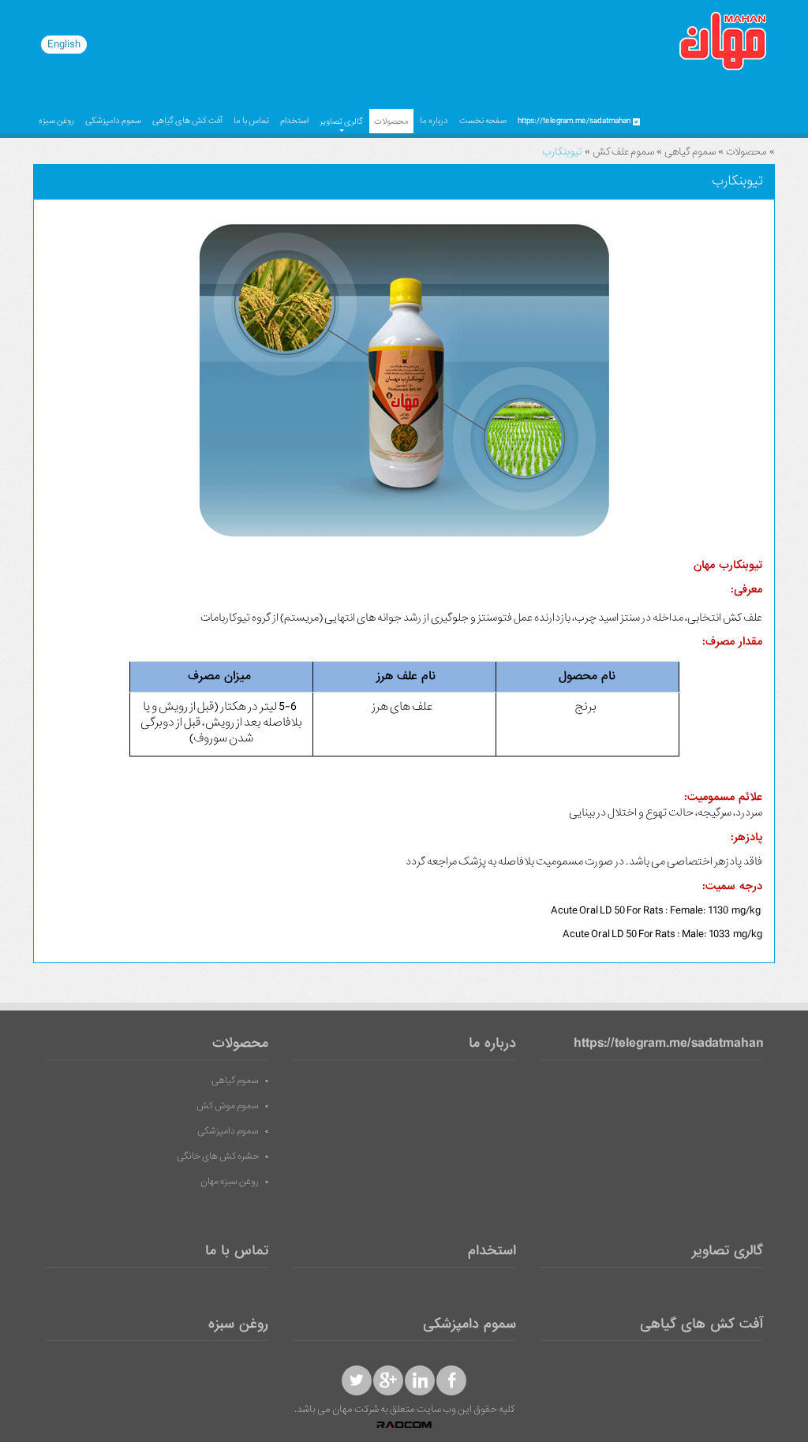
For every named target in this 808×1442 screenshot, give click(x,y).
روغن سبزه (56, 120)
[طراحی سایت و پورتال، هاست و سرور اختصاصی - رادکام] (404, 1425)
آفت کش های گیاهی (187, 120)
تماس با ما (251, 120)
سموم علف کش (623, 151)
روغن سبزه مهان (229, 1182)
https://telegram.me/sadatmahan (668, 1044)
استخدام (294, 120)
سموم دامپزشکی (113, 120)
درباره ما (434, 120)
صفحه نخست (483, 120)
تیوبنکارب (562, 151)
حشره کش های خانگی (218, 1156)
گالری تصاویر (341, 121)
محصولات (391, 121)
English (63, 44)
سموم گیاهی (690, 151)
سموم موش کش (227, 1106)
